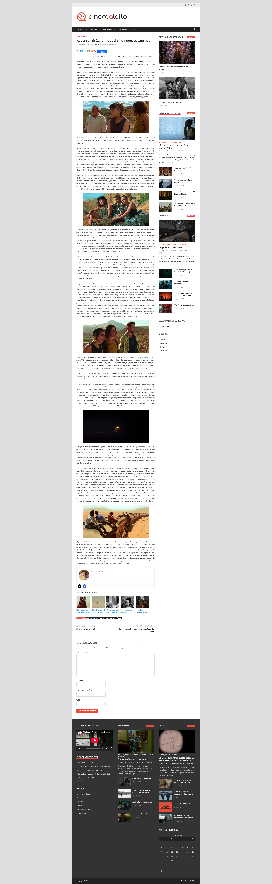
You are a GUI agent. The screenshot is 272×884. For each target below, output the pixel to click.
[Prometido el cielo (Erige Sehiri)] (165, 180)
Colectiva (168, 755)
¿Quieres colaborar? (84, 794)
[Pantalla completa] (111, 748)
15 (187, 852)
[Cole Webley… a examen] (124, 779)
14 (182, 852)
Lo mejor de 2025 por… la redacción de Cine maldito (183, 781)
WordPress (185, 881)
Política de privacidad (84, 809)
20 (177, 856)
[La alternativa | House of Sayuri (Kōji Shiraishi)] (165, 270)
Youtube (163, 340)
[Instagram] (194, 5)
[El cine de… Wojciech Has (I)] (177, 88)
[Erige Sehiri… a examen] (177, 231)
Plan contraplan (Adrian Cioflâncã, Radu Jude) (141, 791)
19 (172, 856)
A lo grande (108, 29)
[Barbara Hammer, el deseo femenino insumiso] (177, 52)
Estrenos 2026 (165, 327)
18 (167, 856)
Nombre (80, 680)
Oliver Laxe (100, 618)
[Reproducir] (79, 748)
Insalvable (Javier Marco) (142, 814)
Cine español (90, 618)
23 (193, 856)
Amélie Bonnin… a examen (142, 802)
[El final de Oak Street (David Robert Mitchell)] (165, 204)
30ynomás (122, 29)
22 (187, 856)
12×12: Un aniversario (182, 803)
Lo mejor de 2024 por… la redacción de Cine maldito (183, 793)
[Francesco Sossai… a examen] (136, 731)
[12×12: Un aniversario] (165, 804)
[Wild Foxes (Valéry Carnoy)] (165, 305)
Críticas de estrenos (174, 142)
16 (193, 852)
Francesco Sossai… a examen (132, 759)
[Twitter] (191, 5)
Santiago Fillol (111, 618)
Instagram (163, 350)
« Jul (160, 871)
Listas (175, 755)
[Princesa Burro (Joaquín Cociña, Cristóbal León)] (165, 293)
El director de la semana (180, 244)
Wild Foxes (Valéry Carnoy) (184, 305)
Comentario (82, 652)
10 (161, 852)
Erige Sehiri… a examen (170, 247)
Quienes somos (82, 813)
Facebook (163, 343)
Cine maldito (177, 151)
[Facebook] (188, 5)
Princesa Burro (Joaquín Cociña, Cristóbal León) (183, 294)
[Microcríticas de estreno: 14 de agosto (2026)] (165, 192)
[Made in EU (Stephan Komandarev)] (165, 282)
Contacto (80, 802)
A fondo (94, 29)
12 (172, 852)
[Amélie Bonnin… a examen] (124, 802)
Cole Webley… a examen (141, 778)
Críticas (168, 244)
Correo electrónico (85, 690)
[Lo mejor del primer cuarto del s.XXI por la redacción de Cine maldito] (177, 731)
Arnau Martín (97, 44)
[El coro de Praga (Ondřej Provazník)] (165, 168)
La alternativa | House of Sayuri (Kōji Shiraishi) (183, 271)
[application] (94, 740)
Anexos (85, 37)
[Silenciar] (107, 748)
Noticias (81, 29)
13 (177, 852)
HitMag (192, 881)
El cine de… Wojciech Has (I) (170, 102)
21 (182, 856)
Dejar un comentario (109, 44)
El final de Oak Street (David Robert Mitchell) (184, 204)
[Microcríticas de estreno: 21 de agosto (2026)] (177, 129)
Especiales (80, 805)
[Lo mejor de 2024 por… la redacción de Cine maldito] (165, 792)
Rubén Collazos (177, 250)
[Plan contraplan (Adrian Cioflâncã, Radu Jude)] (124, 790)
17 (161, 856)
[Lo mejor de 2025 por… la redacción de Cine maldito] (165, 780)
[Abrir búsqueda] (194, 29)
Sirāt (120, 618)
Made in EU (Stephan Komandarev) (181, 282)
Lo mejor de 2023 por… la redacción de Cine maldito (183, 816)
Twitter (162, 347)
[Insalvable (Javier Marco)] (124, 814)
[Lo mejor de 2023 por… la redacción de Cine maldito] (165, 815)
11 (167, 852)
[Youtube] (185, 5)
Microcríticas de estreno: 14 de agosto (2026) (184, 193)
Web (78, 700)
